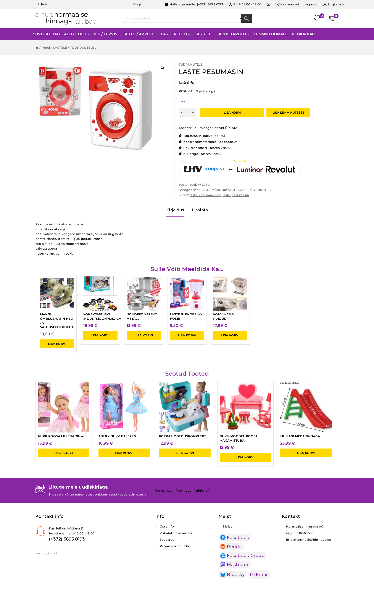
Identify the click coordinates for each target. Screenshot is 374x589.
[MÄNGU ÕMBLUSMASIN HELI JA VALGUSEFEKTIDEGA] (57, 293)
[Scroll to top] (366, 571)
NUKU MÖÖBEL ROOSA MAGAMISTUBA (239, 438)
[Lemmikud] (317, 18)
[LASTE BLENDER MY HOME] (187, 293)
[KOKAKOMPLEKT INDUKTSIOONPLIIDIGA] (100, 293)
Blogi (136, 4)
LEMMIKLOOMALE (271, 34)
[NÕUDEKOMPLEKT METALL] (144, 293)
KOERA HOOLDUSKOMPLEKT (182, 436)
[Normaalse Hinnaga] (65, 18)
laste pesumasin (235, 195)
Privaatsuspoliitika (175, 546)
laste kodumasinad (205, 195)
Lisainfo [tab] (200, 210)
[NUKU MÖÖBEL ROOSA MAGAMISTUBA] (245, 406)
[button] (162, 68)
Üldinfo (42, 4)
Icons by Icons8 (46, 553)
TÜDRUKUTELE (191, 64)
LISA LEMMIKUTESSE (288, 113)
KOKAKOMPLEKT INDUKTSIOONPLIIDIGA (102, 316)
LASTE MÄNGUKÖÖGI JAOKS (224, 190)
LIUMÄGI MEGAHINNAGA (300, 436)
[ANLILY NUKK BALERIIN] (124, 406)
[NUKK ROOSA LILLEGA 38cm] (63, 406)
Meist (227, 526)
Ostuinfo (167, 526)
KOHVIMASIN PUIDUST (223, 316)
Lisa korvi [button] (57, 344)
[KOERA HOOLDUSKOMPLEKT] (185, 406)
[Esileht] (37, 48)
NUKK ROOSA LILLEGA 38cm (61, 436)
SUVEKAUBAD (46, 34)
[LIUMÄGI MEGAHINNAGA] (306, 406)
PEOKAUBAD (304, 34)
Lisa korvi (232, 113)
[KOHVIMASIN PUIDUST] (230, 293)
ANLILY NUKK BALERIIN (117, 436)
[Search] (246, 18)
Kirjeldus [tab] (175, 210)
